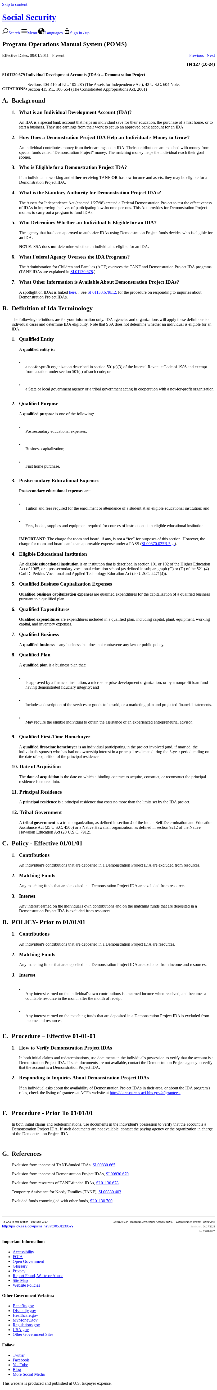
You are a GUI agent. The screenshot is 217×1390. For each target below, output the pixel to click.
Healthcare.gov (25, 1315)
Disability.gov (24, 1310)
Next (211, 55)
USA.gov (21, 1329)
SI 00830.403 (109, 1192)
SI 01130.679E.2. (102, 292)
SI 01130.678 (81, 271)
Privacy (19, 1271)
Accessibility (23, 1252)
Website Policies (26, 1285)
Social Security (29, 17)
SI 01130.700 (101, 1201)
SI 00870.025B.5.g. (158, 543)
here (72, 292)
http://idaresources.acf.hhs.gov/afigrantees (145, 1092)
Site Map (20, 1280)
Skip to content (14, 4)
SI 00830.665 (104, 1165)
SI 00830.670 (117, 1174)
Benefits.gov (23, 1306)
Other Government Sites (33, 1334)
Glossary (20, 1266)
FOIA (18, 1256)
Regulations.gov (26, 1325)
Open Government (28, 1261)
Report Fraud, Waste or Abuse (38, 1275)
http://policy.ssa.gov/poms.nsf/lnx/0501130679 (37, 1226)
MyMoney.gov (25, 1320)
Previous (196, 55)
